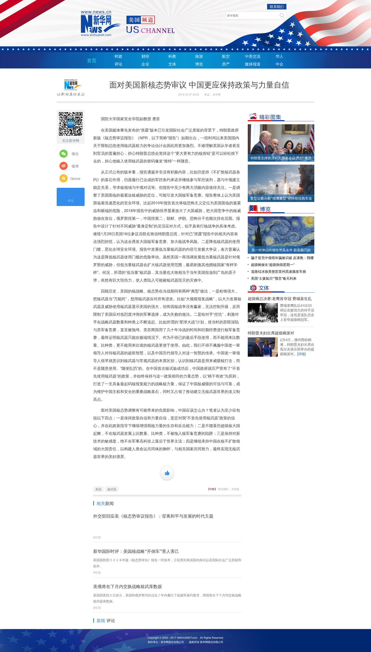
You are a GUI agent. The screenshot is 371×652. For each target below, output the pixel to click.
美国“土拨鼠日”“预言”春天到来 (273, 278)
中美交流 (252, 56)
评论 (118, 64)
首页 (91, 60)
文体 (172, 64)
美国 (98, 489)
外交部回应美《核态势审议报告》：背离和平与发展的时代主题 (153, 516)
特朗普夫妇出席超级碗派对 (271, 332)
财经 (145, 56)
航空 (226, 56)
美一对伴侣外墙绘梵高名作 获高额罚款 (281, 249)
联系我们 (277, 6)
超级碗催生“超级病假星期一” (272, 264)
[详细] (301, 353)
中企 (279, 64)
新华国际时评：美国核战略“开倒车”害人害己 (136, 551)
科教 (172, 56)
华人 (279, 56)
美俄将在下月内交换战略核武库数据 (127, 586)
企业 (145, 64)
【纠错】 (212, 489)
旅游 (199, 56)
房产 (226, 64)
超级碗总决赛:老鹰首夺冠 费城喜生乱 (280, 298)
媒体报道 (252, 64)
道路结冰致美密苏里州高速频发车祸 (278, 271)
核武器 (111, 489)
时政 (118, 56)
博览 (199, 64)
